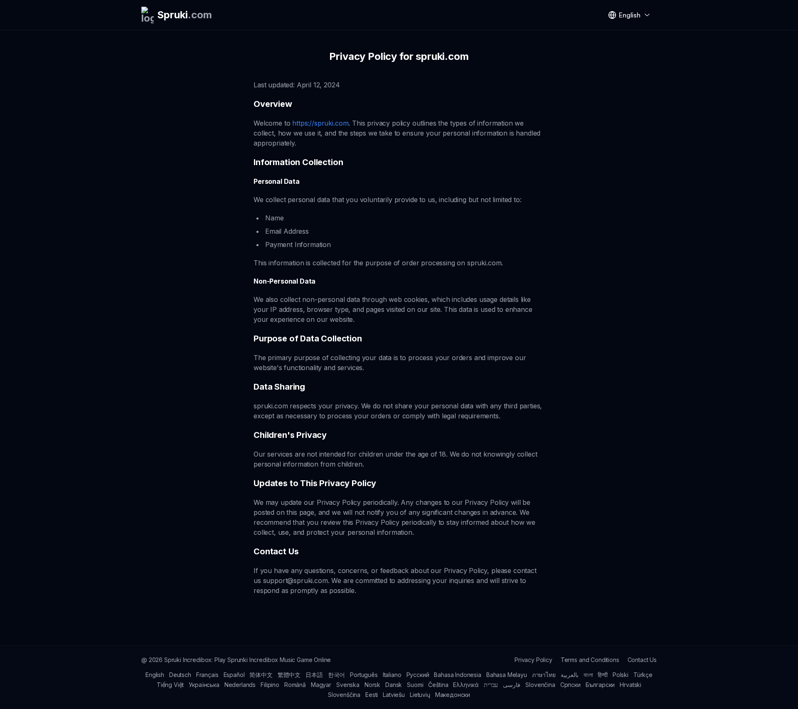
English (154, 674)
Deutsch (180, 674)
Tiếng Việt (170, 684)
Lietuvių (420, 694)
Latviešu (394, 694)
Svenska (348, 684)
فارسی (511, 684)
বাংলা (588, 674)
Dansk (393, 684)
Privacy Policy (533, 659)
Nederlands (240, 684)
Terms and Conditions (590, 659)
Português (364, 674)
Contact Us (642, 659)
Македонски (452, 694)
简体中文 (260, 674)
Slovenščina (344, 694)
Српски (570, 684)
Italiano (392, 674)
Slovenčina (540, 684)
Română (295, 684)
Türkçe (643, 674)
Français (207, 674)
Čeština (438, 684)
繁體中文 (289, 674)
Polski (620, 674)
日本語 (314, 674)
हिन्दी (603, 674)
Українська (204, 684)
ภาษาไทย (544, 674)
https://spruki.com (320, 123)
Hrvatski (630, 684)
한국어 (336, 674)
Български (600, 684)
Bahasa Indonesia (457, 674)
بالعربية (570, 674)
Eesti (371, 694)
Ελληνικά (466, 684)
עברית (491, 684)
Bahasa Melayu (506, 674)
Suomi (415, 684)
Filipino (270, 684)
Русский (417, 674)
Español (234, 674)
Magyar (321, 684)
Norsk (372, 684)
